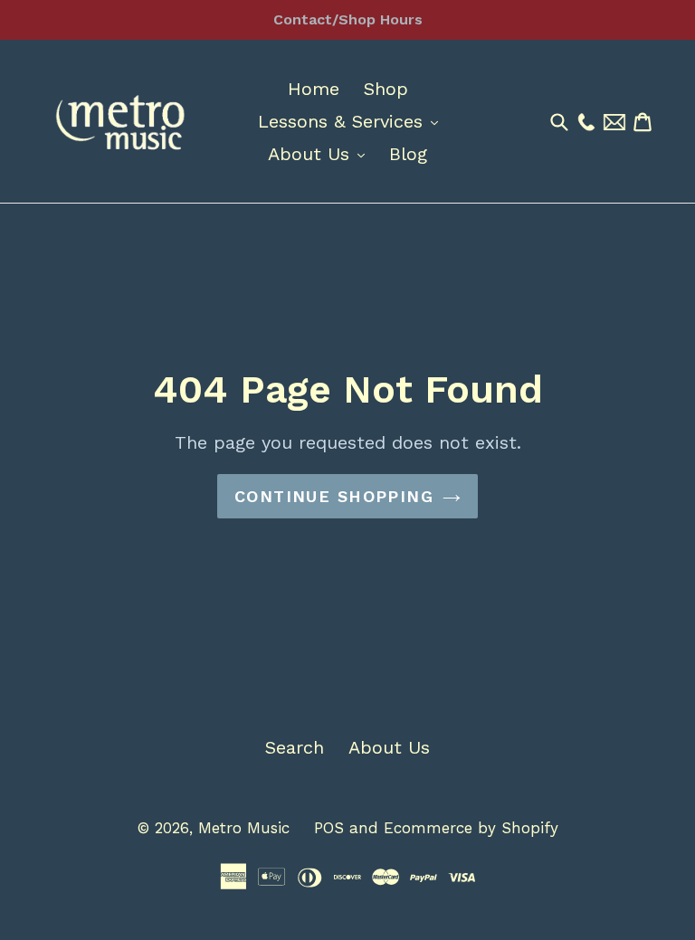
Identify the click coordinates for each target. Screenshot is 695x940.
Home (313, 89)
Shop (386, 89)
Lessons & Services (352, 120)
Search (294, 747)
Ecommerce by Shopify (471, 828)
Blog (408, 154)
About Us (321, 153)
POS (329, 828)
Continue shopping (333, 496)
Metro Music (244, 828)
